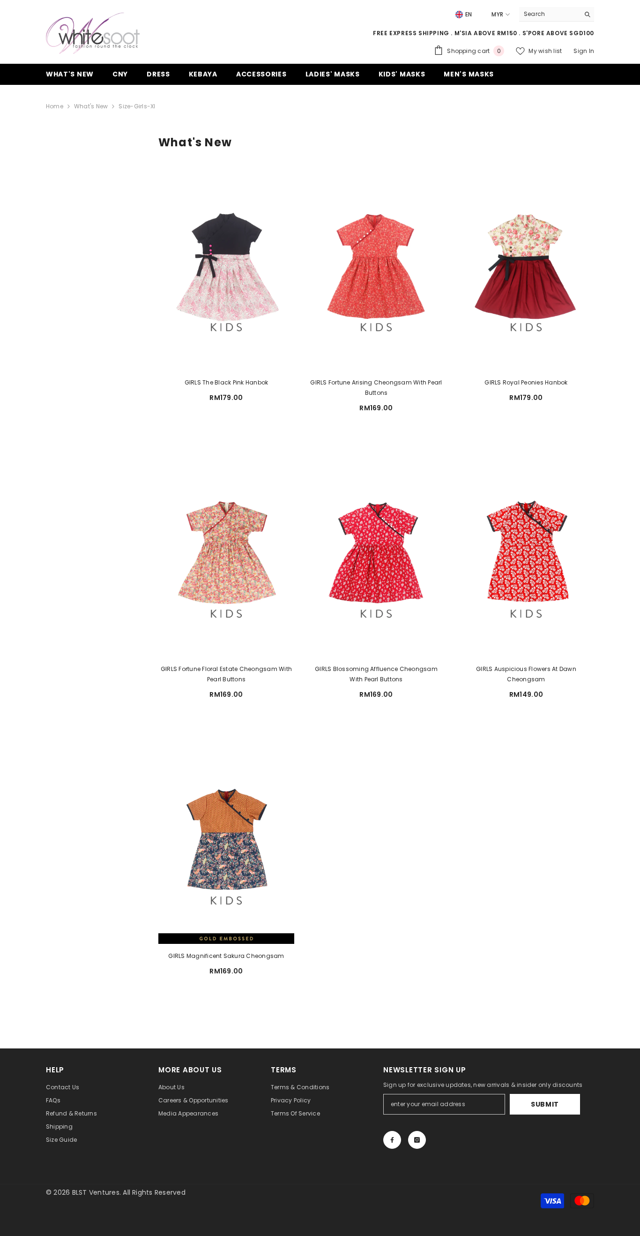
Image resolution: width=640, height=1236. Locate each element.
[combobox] (549, 14)
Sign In (583, 51)
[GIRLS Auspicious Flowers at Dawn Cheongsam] (526, 552)
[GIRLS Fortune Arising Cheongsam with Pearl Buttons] (376, 265)
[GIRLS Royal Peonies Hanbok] (526, 265)
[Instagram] (417, 1140)
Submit (545, 1104)
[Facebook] (392, 1140)
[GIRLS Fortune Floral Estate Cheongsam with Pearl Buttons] (226, 552)
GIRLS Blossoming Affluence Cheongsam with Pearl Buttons (376, 674)
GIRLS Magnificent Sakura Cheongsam (226, 956)
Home (54, 106)
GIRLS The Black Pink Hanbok (226, 382)
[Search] (556, 14)
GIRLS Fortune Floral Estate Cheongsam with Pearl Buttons (226, 674)
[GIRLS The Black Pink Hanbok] (226, 265)
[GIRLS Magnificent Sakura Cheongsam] (226, 838)
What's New (91, 106)
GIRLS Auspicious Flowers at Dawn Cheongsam (526, 674)
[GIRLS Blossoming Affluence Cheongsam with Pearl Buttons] (376, 552)
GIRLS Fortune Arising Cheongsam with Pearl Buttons (376, 387)
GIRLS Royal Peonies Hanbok (525, 382)
